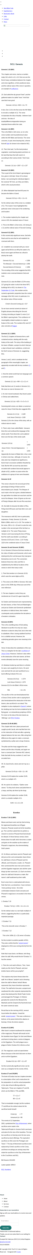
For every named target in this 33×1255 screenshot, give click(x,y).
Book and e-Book (9, 13)
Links (5, 16)
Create (18, 1252)
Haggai (14, 326)
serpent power (23, 943)
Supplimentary (8, 11)
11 (29, 365)
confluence (14, 89)
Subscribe (6, 1228)
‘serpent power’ (11, 1016)
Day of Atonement (21, 1123)
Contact (6, 19)
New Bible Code (8, 8)
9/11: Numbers (6, 1169)
